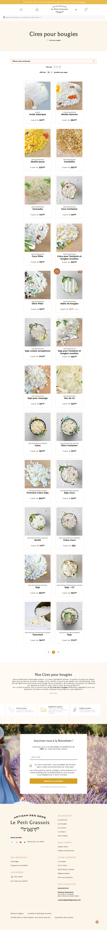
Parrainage (14, 861)
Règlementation (64, 873)
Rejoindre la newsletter (53, 781)
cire (82, 679)
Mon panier (18, 877)
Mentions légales (17, 913)
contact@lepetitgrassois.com (69, 900)
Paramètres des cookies (64, 917)
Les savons (62, 828)
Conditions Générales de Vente (39, 913)
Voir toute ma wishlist (19, 881)
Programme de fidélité (19, 865)
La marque (62, 861)
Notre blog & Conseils (66, 869)
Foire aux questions (65, 877)
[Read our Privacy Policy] (76, 770)
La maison (62, 832)
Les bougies (62, 824)
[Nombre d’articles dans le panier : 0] (76, 10)
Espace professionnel (66, 851)
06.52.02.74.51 (63, 888)
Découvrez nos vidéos (35, 842)
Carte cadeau (63, 836)
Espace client (63, 847)
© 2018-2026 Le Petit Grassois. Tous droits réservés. (31, 917)
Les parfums (62, 820)
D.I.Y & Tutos (62, 865)
